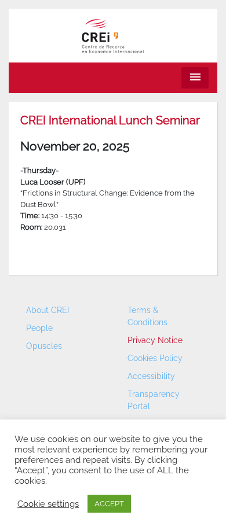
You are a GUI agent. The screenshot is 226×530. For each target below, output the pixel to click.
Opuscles (44, 346)
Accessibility (151, 376)
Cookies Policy (155, 358)
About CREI (47, 310)
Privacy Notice (155, 340)
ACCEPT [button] (109, 503)
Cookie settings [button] (48, 504)
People (39, 328)
